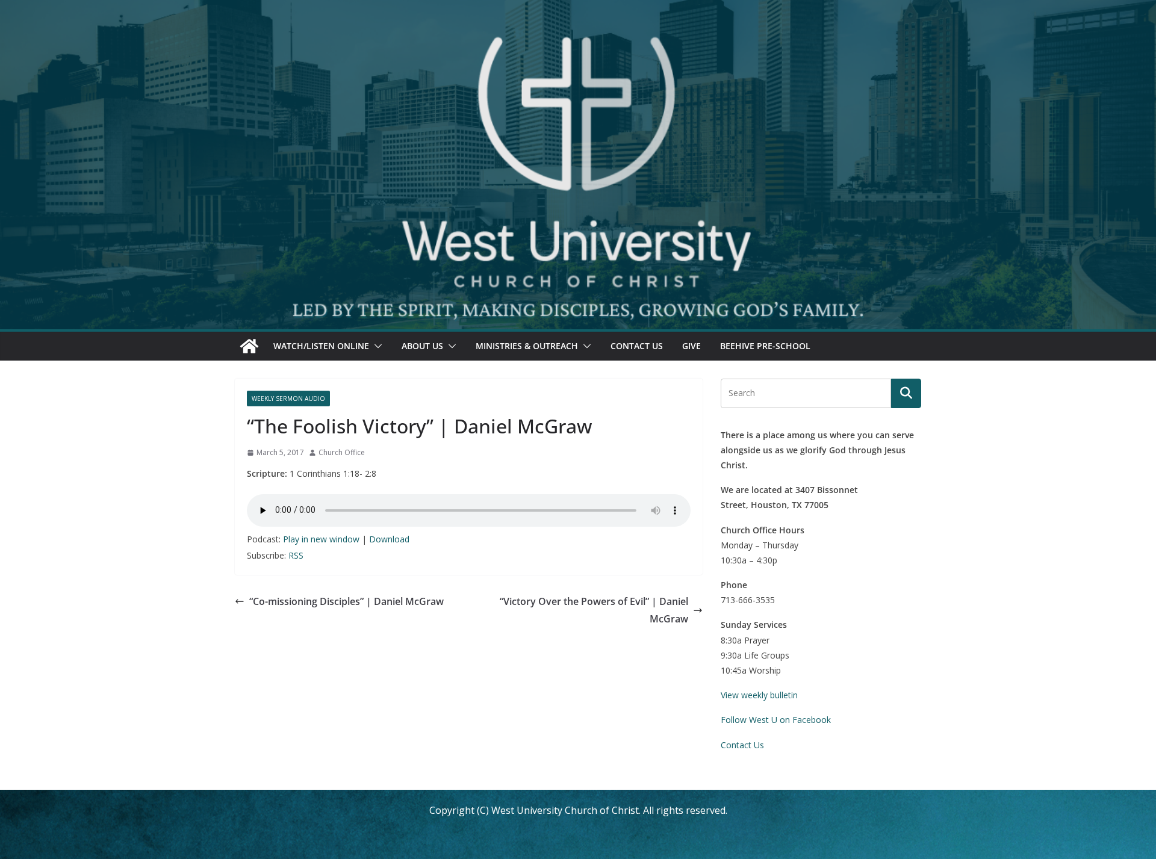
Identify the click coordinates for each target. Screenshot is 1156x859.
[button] (375, 346)
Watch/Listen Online (321, 346)
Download (389, 539)
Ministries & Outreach (527, 346)
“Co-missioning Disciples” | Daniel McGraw (346, 601)
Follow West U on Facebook (776, 719)
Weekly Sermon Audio (288, 398)
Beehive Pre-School (765, 346)
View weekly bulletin (759, 695)
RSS (295, 555)
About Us (422, 346)
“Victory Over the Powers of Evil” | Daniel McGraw (594, 610)
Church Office (342, 452)
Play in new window (321, 539)
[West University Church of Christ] (249, 346)
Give (691, 346)
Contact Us (637, 346)
